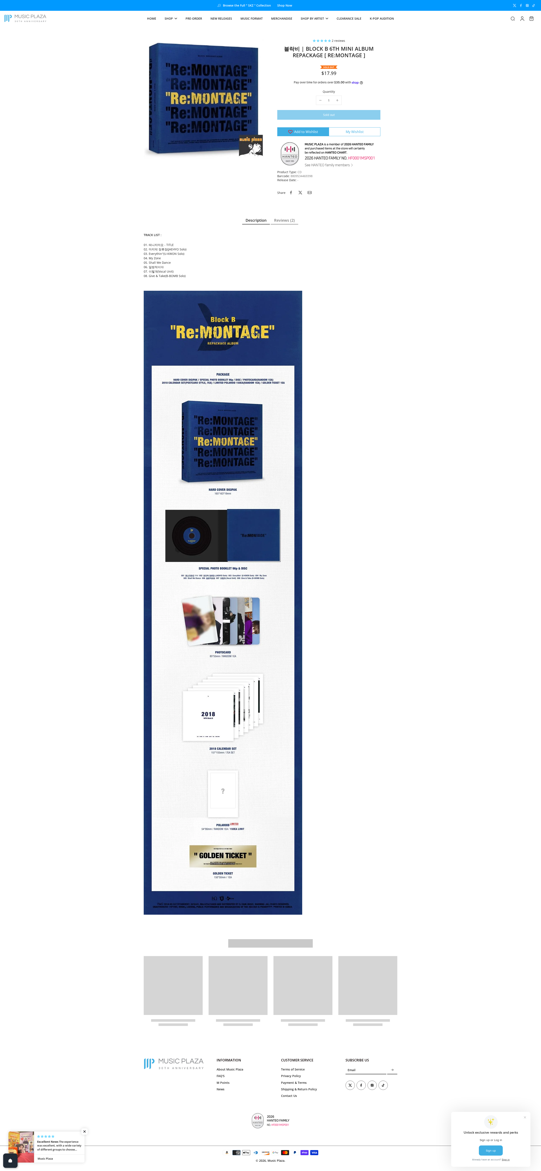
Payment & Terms (294, 1083)
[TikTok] (533, 5)
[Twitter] (514, 5)
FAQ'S (221, 1076)
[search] (512, 18)
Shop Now (284, 5)
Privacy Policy (291, 1076)
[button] (322, 41)
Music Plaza (276, 1161)
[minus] (320, 100)
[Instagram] (527, 5)
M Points (223, 1083)
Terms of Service (293, 1069)
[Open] (10, 1160)
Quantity (329, 92)
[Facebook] (521, 5)
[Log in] (522, 18)
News (220, 1089)
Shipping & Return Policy (299, 1089)
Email (351, 1070)
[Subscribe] (392, 1070)
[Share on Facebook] (291, 192)
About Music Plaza (230, 1069)
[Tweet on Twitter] (300, 192)
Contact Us (289, 1096)
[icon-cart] (531, 18)
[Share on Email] (309, 192)
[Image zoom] (204, 99)
